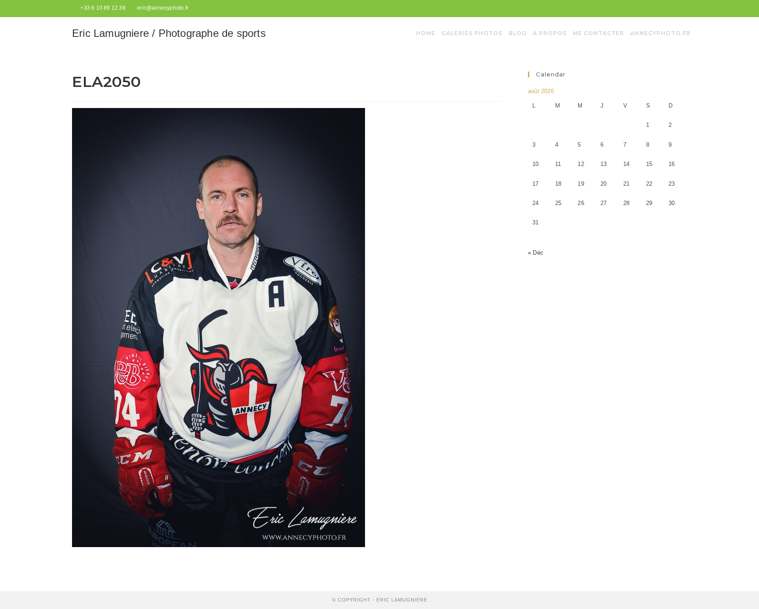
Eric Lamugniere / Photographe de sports (169, 33)
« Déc (535, 252)
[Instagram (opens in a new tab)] (683, 8)
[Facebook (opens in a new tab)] (674, 8)
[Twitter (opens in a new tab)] (664, 8)
